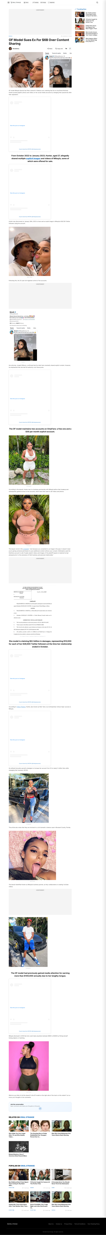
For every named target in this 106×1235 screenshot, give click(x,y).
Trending (36, 2)
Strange (44, 2)
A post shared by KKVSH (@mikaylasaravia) (30, 149)
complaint (26, 549)
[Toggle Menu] (8, 2)
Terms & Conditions (79, 1224)
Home (27, 2)
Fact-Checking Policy (94, 1224)
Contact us (59, 1224)
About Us (51, 1224)
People (10, 36)
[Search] (97, 2)
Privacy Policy (68, 1224)
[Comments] (70, 48)
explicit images (33, 158)
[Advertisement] (40, 23)
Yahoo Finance (21, 707)
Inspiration (52, 2)
